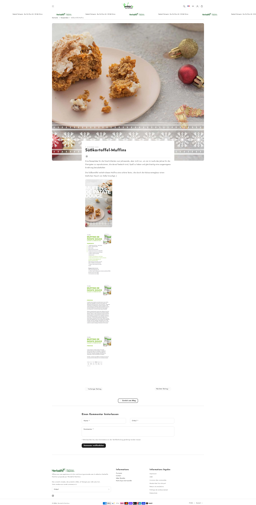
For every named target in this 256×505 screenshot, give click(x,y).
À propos (119, 473)
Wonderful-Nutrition (64, 503)
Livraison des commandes (158, 480)
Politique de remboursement (159, 490)
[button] (53, 6)
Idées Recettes (120, 478)
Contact (118, 476)
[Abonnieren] (109, 489)
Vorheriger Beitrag (94, 389)
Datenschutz (153, 493)
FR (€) (191, 503)
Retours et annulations (157, 487)
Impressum (153, 474)
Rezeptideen (65, 18)
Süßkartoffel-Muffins (77, 18)
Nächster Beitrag (162, 389)
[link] (37, 14)
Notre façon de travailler (124, 481)
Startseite (55, 18)
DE (193, 6)
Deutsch (198, 503)
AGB (151, 477)
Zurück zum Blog (129, 400)
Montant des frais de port (158, 483)
